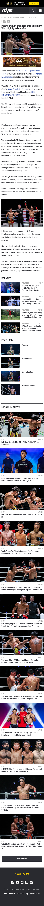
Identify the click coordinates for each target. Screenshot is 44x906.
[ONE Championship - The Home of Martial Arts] (7, 10)
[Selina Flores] (10, 362)
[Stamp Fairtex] (10, 376)
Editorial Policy (22, 893)
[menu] (40, 10)
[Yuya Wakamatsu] (10, 389)
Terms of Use (35, 893)
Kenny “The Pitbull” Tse (17, 89)
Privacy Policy (9, 893)
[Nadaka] (10, 349)
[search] (32, 10)
